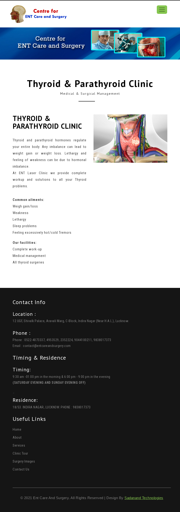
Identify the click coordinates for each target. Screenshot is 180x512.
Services (19, 445)
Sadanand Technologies (143, 498)
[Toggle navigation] (162, 9)
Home (17, 429)
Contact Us (21, 469)
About (17, 437)
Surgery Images (24, 461)
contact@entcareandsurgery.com (47, 346)
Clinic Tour (20, 453)
